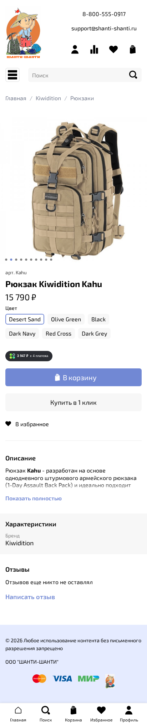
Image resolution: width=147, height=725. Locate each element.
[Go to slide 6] (31, 260)
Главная (15, 98)
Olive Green (66, 319)
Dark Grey (94, 333)
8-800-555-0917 (104, 13)
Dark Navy (22, 333)
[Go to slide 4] (21, 260)
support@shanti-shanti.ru (104, 28)
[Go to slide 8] (41, 260)
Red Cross (58, 333)
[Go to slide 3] (16, 260)
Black (98, 319)
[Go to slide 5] (26, 260)
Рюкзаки (82, 98)
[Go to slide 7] (36, 260)
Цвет (11, 308)
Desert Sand (25, 319)
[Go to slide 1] (6, 260)
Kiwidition (48, 98)
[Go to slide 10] (51, 260)
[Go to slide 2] (11, 260)
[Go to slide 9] (46, 260)
